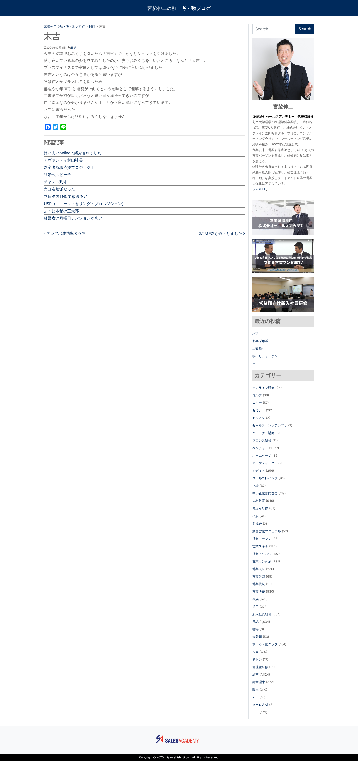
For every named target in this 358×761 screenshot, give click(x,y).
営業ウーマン (261, 539)
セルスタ (258, 418)
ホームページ (261, 455)
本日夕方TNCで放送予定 (65, 196)
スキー (257, 403)
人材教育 (258, 501)
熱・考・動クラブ (265, 644)
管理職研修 (260, 667)
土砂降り (258, 348)
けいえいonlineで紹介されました (73, 152)
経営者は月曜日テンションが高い (73, 218)
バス (255, 333)
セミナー (258, 410)
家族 (255, 599)
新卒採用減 (260, 341)
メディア (258, 470)
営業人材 (258, 569)
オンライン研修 (263, 388)
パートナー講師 (263, 433)
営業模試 (258, 584)
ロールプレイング (265, 478)
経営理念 (258, 682)
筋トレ (257, 659)
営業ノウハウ (261, 554)
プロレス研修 (261, 440)
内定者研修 (260, 508)
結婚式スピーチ (57, 174)
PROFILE (260, 189)
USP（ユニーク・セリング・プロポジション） (85, 203)
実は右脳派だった (59, 189)
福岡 (255, 652)
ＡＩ (255, 697)
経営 (255, 674)
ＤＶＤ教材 (260, 705)
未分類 (257, 637)
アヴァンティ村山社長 (63, 160)
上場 (255, 486)
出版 (255, 516)
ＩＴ (255, 712)
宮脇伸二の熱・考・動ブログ (179, 8)
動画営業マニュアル (266, 531)
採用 (255, 606)
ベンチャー (260, 448)
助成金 (257, 523)
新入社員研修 (261, 614)
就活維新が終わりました (221, 233)
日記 (73, 47)
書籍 (255, 629)
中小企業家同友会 (265, 493)
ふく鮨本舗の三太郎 (61, 210)
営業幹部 (258, 576)
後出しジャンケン (265, 356)
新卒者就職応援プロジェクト (69, 167)
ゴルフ (257, 395)
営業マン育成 (261, 561)
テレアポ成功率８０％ (65, 233)
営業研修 (258, 591)
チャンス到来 (55, 181)
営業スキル (260, 546)
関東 (255, 689)
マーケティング (263, 463)
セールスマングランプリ (269, 425)
